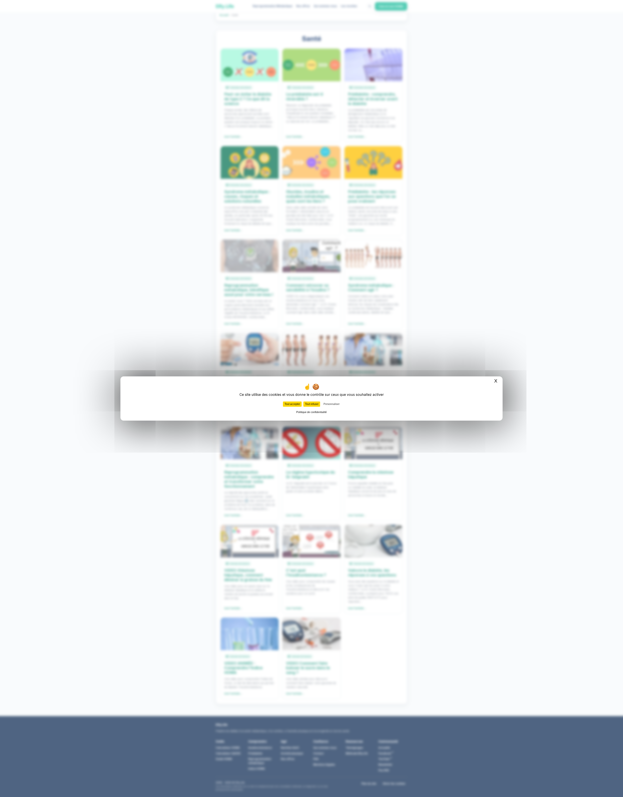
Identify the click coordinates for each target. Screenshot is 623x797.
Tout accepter (292, 404)
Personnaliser (332, 404)
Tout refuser (311, 404)
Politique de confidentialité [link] (311, 412)
